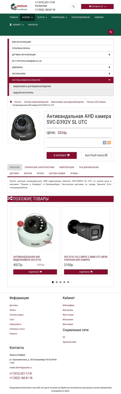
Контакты (33, 24)
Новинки (99, 17)
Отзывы (74, 173)
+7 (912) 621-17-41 (45, 4)
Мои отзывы (68, 315)
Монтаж (28, 173)
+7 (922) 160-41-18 (45, 9)
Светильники (18, 73)
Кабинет (17, 24)
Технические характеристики (39, 167)
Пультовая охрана (21, 48)
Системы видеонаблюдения (26, 80)
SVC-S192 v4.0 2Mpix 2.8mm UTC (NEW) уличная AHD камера (86, 258)
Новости (13, 333)
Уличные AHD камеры (96, 102)
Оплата (40, 173)
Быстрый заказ (95, 155)
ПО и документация (89, 167)
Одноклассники (69, 342)
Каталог (26, 17)
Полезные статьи (17, 329)
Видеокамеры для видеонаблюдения (32, 86)
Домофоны (17, 67)
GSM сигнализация (21, 42)
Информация (58, 17)
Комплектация (66, 167)
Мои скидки (68, 324)
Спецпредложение (81, 17)
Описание (15, 167)
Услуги (41, 17)
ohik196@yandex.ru (23, 367)
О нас (12, 319)
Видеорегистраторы (23, 93)
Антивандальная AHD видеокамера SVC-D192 (27, 258)
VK (64, 337)
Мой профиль (68, 305)
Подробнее (34, 272)
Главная (14, 17)
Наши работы (15, 324)
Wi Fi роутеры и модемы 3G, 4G (26, 61)
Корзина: (97, 6)
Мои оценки (68, 319)
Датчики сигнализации (24, 54)
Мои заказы (68, 310)
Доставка (14, 173)
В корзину (60, 155)
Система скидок (57, 173)
